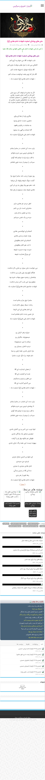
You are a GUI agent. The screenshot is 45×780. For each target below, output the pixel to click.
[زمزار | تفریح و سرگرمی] (22, 6)
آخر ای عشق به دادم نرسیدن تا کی (33, 620)
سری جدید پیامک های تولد (35, 637)
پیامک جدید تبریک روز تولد (35, 631)
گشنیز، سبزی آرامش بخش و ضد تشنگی (31, 611)
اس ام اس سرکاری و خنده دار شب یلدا (31, 626)
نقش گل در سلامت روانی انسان (33, 617)
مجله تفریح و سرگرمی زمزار (22, 718)
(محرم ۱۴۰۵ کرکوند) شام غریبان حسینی (29, 649)
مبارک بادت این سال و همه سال (32, 540)
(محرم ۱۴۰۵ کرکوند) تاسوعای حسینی (30, 666)
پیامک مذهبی (23, 45)
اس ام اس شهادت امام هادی (19, 524)
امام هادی (6, 524)
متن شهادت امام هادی (15, 526)
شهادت (42, 526)
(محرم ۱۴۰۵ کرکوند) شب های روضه (31, 672)
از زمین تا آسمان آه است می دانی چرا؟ (31, 629)
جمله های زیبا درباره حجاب (35, 606)
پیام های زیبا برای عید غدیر (34, 559)
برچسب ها (20, 644)
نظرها (27, 644)
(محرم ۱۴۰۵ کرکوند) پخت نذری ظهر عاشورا (28, 654)
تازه (42, 644)
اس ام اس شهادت (33, 524)
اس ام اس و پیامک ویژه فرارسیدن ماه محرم (28, 550)
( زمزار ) (22, 484)
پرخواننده (35, 644)
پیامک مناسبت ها (14, 45)
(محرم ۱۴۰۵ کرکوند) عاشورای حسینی (30, 660)
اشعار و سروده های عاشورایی (34, 634)
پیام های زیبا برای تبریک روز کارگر (32, 578)
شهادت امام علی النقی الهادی (31, 526)
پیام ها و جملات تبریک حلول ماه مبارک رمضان (27, 588)
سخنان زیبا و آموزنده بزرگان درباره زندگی (30, 614)
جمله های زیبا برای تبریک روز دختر (31, 569)
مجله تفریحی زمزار (36, 45)
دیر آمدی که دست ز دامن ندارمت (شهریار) (30, 623)
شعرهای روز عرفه (37, 609)
